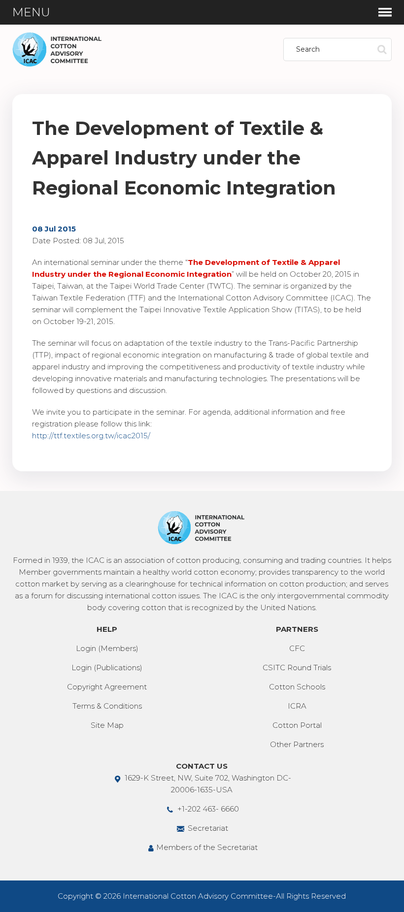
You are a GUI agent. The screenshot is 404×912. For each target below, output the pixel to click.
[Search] (382, 49)
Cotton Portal (297, 725)
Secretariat (207, 828)
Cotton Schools (297, 686)
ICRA (297, 706)
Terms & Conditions (107, 706)
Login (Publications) (106, 667)
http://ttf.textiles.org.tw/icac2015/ (91, 435)
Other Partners (297, 744)
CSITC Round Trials (297, 667)
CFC (297, 648)
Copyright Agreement (107, 686)
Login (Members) (107, 648)
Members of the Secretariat (207, 847)
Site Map (107, 725)
